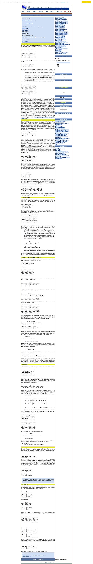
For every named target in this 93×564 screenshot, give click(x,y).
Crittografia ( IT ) (58, 150)
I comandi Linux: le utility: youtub (61, 31)
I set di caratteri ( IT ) (58, 158)
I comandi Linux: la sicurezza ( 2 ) (61, 29)
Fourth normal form (25, 32)
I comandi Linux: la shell (59, 17)
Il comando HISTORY (58, 49)
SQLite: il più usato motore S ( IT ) (61, 151)
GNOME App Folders (58, 124)
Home (23, 11)
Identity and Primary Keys (27, 556)
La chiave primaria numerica (28, 23)
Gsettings (57, 125)
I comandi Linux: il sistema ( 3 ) (60, 41)
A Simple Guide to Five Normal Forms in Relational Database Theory (34, 555)
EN (61, 11)
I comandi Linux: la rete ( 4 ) (60, 26)
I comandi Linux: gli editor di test (61, 42)
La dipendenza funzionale (26, 20)
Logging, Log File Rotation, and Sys (62, 140)
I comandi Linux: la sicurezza (60, 28)
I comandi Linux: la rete (59, 24)
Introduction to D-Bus (59, 126)
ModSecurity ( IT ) (58, 156)
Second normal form (25, 28)
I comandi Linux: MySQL (59, 35)
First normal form (25, 26)
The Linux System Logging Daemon (61, 141)
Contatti (57, 11)
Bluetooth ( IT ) (57, 149)
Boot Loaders (57, 132)
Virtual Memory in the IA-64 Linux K (62, 129)
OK (86, 2)
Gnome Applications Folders (60, 121)
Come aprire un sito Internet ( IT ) (60, 154)
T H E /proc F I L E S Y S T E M (60, 142)
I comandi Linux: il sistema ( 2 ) (60, 39)
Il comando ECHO (58, 50)
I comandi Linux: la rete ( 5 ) (60, 27)
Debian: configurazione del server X (62, 123)
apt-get (69, 11)
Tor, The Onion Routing (68, 12)
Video (47, 11)
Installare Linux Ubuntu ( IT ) (60, 153)
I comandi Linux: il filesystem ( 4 (61, 22)
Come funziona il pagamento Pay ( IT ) (62, 157)
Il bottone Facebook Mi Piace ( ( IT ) (62, 155)
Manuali (34, 11)
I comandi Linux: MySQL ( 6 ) (60, 38)
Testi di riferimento (25, 41)
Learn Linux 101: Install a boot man (62, 133)
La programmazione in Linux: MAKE (61, 48)
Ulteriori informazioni (64, 2)
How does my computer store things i (62, 138)
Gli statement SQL (25, 39)
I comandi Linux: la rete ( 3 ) (60, 25)
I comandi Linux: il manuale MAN (60, 18)
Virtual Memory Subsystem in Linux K (62, 131)
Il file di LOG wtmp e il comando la (61, 52)
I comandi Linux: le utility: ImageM (61, 32)
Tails (56, 144)
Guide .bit (28, 11)
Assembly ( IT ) (57, 148)
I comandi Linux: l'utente (59, 30)
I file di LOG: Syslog (58, 51)
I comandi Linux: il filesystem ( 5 (61, 23)
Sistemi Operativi (58, 137)
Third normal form (25, 30)
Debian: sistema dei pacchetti (60, 127)
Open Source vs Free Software (60, 53)
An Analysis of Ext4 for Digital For (61, 136)
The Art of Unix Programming (60, 139)
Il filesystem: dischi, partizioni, (61, 19)
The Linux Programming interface (61, 134)
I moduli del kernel (58, 40)
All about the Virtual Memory (60, 128)
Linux (65, 11)
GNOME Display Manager (59, 122)
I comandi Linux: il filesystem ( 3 (61, 21)
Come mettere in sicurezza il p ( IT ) (62, 152)
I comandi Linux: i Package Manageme (62, 44)
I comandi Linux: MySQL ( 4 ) (60, 36)
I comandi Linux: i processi (59, 45)
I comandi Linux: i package (59, 43)
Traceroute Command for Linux (60, 135)
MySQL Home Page (25, 34)
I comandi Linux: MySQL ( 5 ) (60, 37)
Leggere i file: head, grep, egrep (60, 46)
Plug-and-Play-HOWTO (59, 143)
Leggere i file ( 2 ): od (59, 47)
